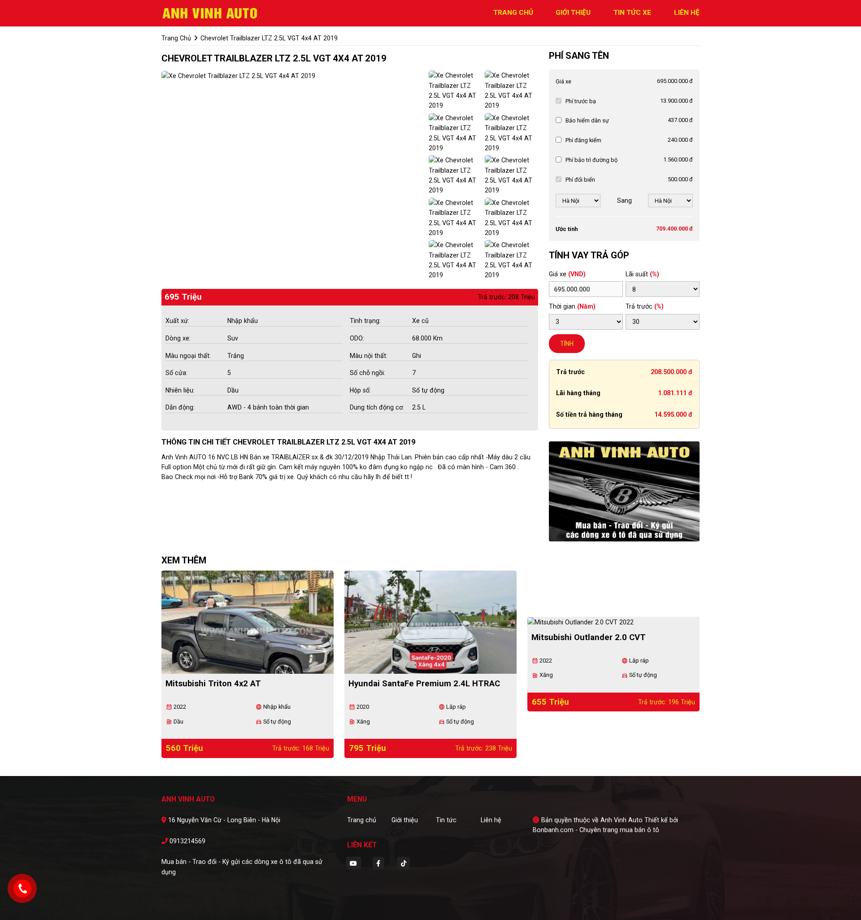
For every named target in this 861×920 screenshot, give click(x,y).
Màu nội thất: (368, 355)
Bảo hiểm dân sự (587, 120)
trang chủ (513, 13)
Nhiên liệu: (180, 390)
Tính (567, 343)
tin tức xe (632, 13)
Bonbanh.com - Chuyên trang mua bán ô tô (596, 829)
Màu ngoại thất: (188, 355)
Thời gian (572, 306)
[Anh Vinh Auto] (210, 12)
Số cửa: (176, 372)
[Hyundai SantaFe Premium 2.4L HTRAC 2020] (430, 622)
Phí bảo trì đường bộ (591, 160)
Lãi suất (642, 274)
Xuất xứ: (177, 320)
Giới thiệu (404, 820)
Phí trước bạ (580, 101)
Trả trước (645, 306)
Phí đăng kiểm (583, 140)
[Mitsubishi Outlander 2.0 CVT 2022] (613, 622)
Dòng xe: (178, 338)
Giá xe (563, 81)
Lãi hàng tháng (578, 393)
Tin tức (446, 820)
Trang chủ (361, 820)
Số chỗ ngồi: (367, 372)
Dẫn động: (180, 407)
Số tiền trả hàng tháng (589, 414)
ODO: (357, 338)
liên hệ (687, 13)
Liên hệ (491, 820)
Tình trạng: (365, 320)
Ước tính (567, 229)
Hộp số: (360, 390)
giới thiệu (573, 13)
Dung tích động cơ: (377, 407)
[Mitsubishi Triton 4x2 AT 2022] (247, 622)
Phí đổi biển (580, 179)
